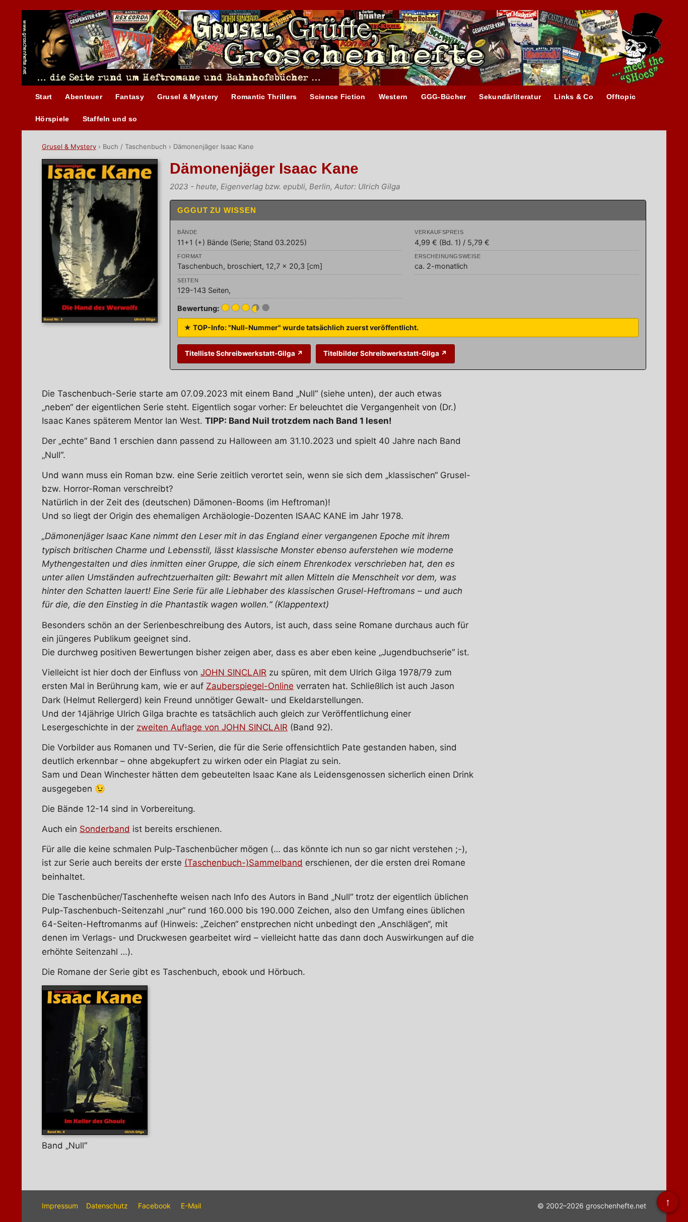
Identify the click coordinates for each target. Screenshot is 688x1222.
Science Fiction (337, 97)
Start (43, 97)
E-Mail (191, 1205)
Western (393, 97)
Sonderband (105, 829)
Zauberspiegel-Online (250, 686)
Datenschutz (107, 1205)
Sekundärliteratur (510, 97)
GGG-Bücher (443, 97)
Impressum (60, 1205)
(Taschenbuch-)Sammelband (243, 863)
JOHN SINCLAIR (233, 672)
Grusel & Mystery (187, 97)
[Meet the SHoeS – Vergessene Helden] (642, 48)
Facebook (154, 1205)
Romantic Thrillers (264, 97)
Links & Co (573, 97)
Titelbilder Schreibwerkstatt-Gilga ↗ (385, 353)
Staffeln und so (110, 119)
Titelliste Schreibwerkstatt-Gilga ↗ (244, 353)
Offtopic (621, 97)
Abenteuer (83, 97)
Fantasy (129, 97)
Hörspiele (52, 119)
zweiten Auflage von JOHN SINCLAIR (212, 727)
